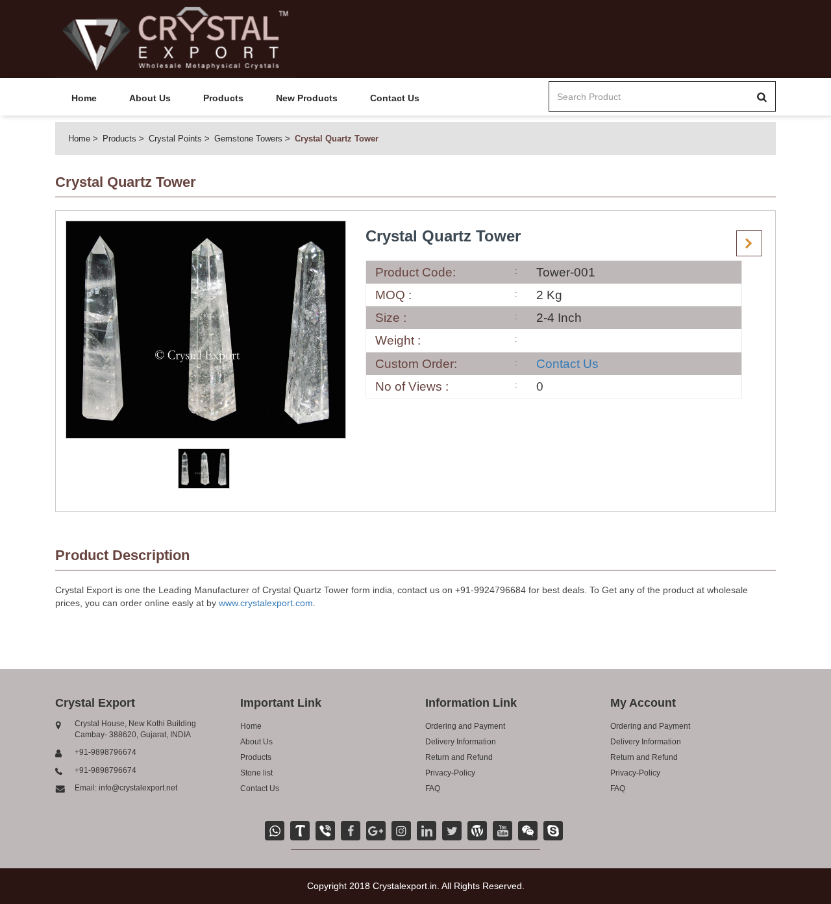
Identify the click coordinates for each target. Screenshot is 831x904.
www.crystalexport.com (266, 603)
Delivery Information (460, 741)
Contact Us (394, 98)
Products (223, 98)
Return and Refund (459, 757)
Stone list (256, 772)
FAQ (432, 788)
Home (84, 98)
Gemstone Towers (248, 138)
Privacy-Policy (450, 772)
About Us (150, 98)
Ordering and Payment (465, 726)
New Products (307, 98)
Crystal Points (175, 138)
